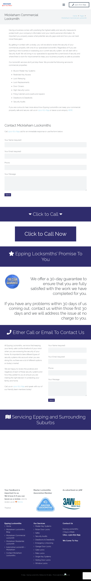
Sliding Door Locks (42, 560)
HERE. (70, 110)
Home (8, 526)
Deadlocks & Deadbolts (44, 540)
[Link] (7, 5)
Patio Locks (39, 553)
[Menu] (63, 5)
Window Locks (41, 563)
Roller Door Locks (42, 529)
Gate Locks (39, 550)
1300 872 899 (43, 110)
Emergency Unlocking (44, 543)
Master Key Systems (43, 526)
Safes (37, 533)
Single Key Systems (43, 556)
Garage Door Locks (43, 546)
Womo (20, 502)
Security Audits (41, 536)
